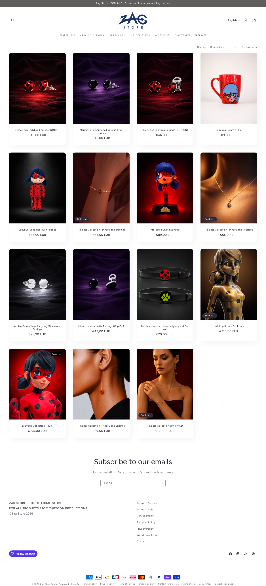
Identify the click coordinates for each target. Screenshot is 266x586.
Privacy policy (107, 584)
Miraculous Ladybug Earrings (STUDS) (37, 130)
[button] (13, 20)
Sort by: (202, 47)
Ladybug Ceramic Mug (229, 130)
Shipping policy (147, 584)
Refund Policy (145, 515)
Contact (142, 541)
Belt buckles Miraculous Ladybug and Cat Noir (165, 328)
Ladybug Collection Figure (37, 425)
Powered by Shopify (69, 584)
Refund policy (90, 584)
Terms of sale (188, 584)
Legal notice (205, 584)
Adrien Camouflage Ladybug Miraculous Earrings (37, 328)
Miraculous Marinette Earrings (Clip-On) (101, 326)
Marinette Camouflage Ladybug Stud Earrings (101, 131)
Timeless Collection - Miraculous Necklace (228, 229)
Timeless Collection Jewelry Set (165, 425)
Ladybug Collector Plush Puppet (37, 229)
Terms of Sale (145, 509)
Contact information (168, 584)
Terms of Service (147, 503)
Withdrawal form (147, 535)
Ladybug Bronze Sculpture (229, 326)
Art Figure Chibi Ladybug (165, 229)
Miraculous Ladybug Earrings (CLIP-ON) (165, 130)
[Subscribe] (161, 483)
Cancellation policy (224, 584)
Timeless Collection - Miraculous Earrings (101, 425)
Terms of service (126, 584)
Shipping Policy (146, 522)
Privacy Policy (145, 528)
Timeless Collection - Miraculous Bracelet (101, 229)
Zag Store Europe (49, 584)
